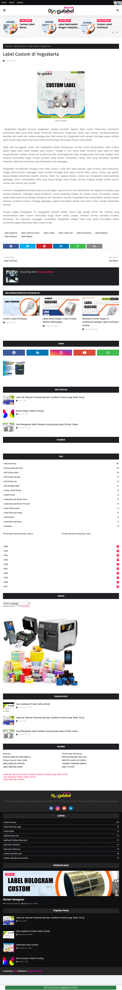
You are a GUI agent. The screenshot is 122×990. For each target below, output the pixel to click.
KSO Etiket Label (61, 472)
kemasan (61, 526)
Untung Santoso (45, 271)
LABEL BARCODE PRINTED (14, 763)
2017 (61, 586)
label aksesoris (20, 46)
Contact (20, 2)
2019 (61, 577)
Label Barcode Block (61, 522)
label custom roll (66, 233)
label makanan (11, 236)
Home (3, 2)
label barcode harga (61, 513)
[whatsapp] (108, 353)
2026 (61, 546)
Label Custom (49, 233)
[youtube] (84, 353)
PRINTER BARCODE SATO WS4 (74, 757)
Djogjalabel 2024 (35, 971)
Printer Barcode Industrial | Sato (76, 534)
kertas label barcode (61, 468)
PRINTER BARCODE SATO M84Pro (17, 757)
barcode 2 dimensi (61, 849)
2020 (61, 573)
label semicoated (61, 508)
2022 (61, 564)
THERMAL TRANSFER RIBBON (74, 763)
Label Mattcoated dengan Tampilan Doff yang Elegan (68, 26)
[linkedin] (37, 353)
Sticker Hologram (13, 899)
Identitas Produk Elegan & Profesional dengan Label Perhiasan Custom (100, 322)
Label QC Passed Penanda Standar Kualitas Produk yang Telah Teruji (50, 397)
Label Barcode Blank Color (61, 499)
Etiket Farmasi (61, 463)
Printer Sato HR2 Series (72, 754)
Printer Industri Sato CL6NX (15, 760)
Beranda (8, 46)
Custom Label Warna (27, 26)
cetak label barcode (61, 853)
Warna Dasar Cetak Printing (29, 410)
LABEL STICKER (68, 767)
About (11, 2)
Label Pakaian (26, 236)
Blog (15, 971)
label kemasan (101, 233)
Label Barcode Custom (13, 779)
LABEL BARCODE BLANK (13, 767)
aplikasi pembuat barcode (61, 840)
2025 (61, 551)
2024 (61, 555)
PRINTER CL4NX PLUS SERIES (74, 760)
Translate (25, 606)
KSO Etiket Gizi (61, 481)
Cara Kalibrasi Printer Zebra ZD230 (33, 704)
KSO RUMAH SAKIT (61, 486)
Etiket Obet (61, 517)
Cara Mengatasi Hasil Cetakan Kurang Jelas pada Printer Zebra (47, 424)
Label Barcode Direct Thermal (61, 504)
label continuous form (30, 233)
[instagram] (119, 2)
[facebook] (114, 2)
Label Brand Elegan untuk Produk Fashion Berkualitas (59, 320)
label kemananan (84, 233)
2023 (61, 560)
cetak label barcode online (61, 858)
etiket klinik (61, 495)
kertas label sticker (61, 490)
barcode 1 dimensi (61, 845)
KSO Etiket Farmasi (61, 477)
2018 (61, 582)
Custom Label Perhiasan (104, 26)
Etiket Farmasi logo (61, 827)
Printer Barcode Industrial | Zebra (18, 534)
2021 (61, 569)
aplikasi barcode (61, 836)
